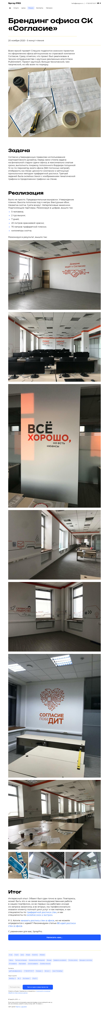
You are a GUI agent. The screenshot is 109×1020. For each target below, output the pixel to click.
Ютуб (34, 978)
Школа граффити (33, 963)
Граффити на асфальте (60, 960)
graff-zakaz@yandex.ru (15, 971)
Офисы (11, 960)
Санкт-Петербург (58, 971)
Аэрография (22, 963)
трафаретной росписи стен (41, 912)
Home (10, 8)
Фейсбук (11, 978)
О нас (10, 954)
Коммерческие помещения (37, 960)
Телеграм (38, 971)
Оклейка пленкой (45, 963)
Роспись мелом (73, 960)
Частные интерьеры (21, 960)
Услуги (16, 8)
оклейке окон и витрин (39, 915)
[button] (54, 937)
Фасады (49, 960)
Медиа (30, 8)
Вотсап (47, 971)
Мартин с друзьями (21, 1006)
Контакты (39, 8)
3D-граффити (13, 963)
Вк (18, 978)
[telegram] (100, 3)
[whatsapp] (98, 3)
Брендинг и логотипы (86, 960)
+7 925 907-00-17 (91, 3)
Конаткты (35, 954)
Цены (23, 8)
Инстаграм (26, 978)
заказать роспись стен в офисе (37, 920)
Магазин (49, 8)
